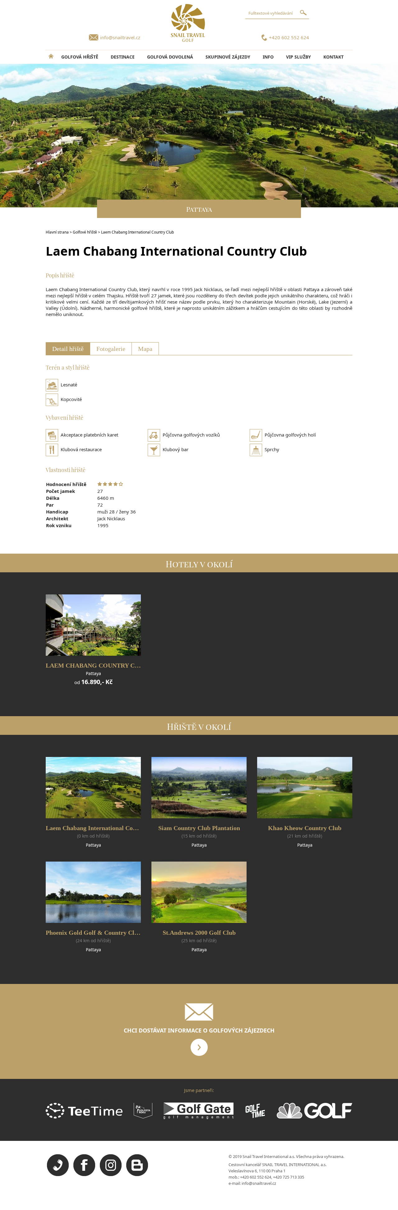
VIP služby (298, 57)
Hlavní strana (57, 232)
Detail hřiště (68, 348)
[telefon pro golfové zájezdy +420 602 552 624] (58, 1174)
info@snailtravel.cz (120, 37)
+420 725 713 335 (288, 1177)
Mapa (145, 348)
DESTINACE (123, 57)
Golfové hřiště (85, 232)
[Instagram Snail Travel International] (110, 1174)
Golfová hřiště (79, 57)
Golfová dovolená (170, 57)
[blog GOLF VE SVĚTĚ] (137, 1174)
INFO (268, 57)
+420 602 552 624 (289, 37)
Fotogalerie (110, 348)
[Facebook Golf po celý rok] (84, 1174)
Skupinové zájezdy (228, 57)
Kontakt (333, 57)
